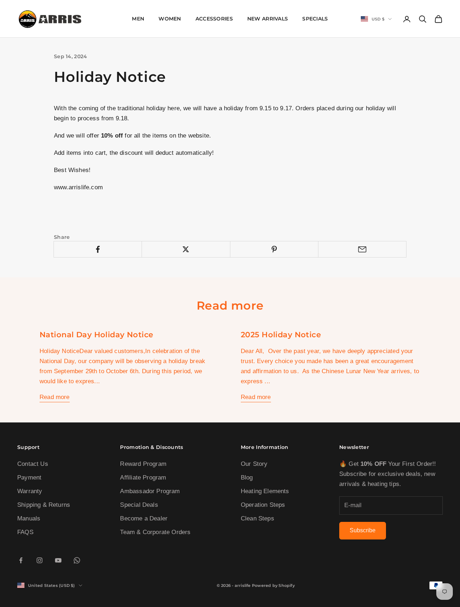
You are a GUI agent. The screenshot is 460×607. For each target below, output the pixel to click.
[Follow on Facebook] (20, 560)
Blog (247, 477)
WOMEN (169, 18)
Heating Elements (265, 491)
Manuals (28, 518)
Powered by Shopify (273, 585)
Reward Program (143, 463)
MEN (138, 18)
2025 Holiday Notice (281, 334)
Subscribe (363, 530)
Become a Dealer (143, 518)
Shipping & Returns (43, 504)
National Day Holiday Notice (96, 334)
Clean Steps (257, 518)
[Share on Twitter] (186, 249)
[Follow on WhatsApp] (76, 560)
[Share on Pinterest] (274, 249)
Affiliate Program (143, 477)
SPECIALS (315, 18)
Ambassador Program (150, 491)
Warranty (29, 491)
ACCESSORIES (214, 18)
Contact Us (32, 463)
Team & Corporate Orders (155, 532)
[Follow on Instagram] (39, 560)
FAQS (25, 532)
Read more (55, 397)
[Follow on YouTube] (58, 560)
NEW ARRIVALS (267, 18)
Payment (29, 477)
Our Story (254, 463)
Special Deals (139, 504)
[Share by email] (362, 249)
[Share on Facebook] (98, 249)
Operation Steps (263, 504)
